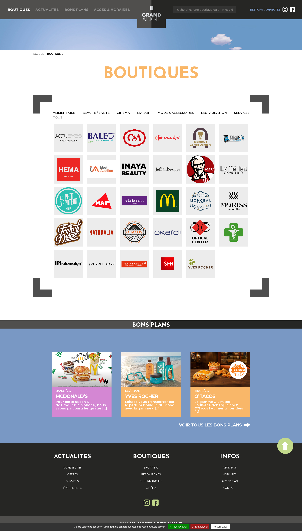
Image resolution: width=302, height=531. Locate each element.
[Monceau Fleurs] (200, 201)
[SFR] (167, 264)
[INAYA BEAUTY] (134, 169)
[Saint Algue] (134, 264)
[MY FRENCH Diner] (68, 232)
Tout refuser (201, 526)
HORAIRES (230, 474)
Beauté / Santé (96, 113)
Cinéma (123, 113)
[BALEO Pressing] (101, 138)
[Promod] (101, 264)
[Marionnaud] (134, 201)
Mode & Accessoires (176, 113)
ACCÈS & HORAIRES (112, 9)
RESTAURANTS (151, 474)
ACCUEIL (38, 53)
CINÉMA (151, 487)
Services (241, 113)
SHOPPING (151, 467)
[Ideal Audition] (101, 169)
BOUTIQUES (19, 9)
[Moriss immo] (233, 201)
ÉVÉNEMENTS (72, 487)
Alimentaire (64, 113)
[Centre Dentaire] (200, 138)
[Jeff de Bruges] (167, 169)
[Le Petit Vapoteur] (68, 201)
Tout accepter (179, 526)
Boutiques (55, 53)
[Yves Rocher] (200, 264)
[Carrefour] (167, 138)
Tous (57, 117)
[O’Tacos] (134, 232)
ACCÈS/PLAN (230, 481)
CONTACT (229, 487)
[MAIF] (101, 201)
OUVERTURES (72, 467)
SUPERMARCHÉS (151, 481)
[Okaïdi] (167, 232)
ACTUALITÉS (47, 9)
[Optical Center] (200, 232)
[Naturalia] (101, 232)
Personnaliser (220, 526)
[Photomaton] (68, 264)
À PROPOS (230, 467)
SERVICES (72, 481)
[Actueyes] (68, 138)
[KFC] (200, 169)
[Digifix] (233, 138)
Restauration (214, 113)
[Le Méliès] (233, 169)
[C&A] (134, 138)
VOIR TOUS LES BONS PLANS (210, 425)
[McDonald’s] (167, 201)
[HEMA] (68, 169)
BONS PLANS (76, 9)
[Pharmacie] (233, 232)
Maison (144, 113)
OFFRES (72, 474)
